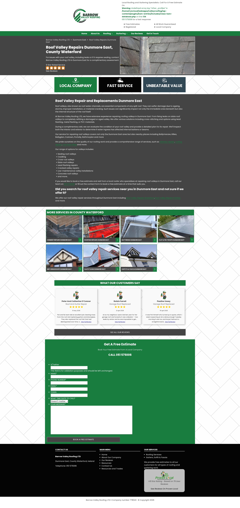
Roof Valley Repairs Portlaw (168, 198)
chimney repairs (167, 141)
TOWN (53, 392)
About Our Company (111, 457)
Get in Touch (153, 33)
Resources (106, 463)
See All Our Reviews (120, 332)
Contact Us (107, 466)
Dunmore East (80, 39)
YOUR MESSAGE (58, 404)
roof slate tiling (70, 144)
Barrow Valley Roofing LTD (58, 39)
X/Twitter (55, 364)
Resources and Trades (112, 468)
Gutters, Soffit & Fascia (156, 457)
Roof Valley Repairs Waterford (140, 198)
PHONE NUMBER (58, 379)
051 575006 (127, 19)
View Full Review (86, 322)
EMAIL (54, 386)
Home (84, 33)
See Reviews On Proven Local (164, 488)
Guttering (121, 33)
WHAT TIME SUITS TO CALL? (63, 398)
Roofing (107, 33)
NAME (54, 373)
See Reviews (51, 71)
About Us (95, 33)
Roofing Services (153, 454)
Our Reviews (137, 33)
